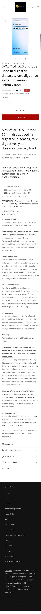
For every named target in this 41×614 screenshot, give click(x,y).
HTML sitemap (10, 556)
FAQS (7, 519)
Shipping (12, 93)
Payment (8, 540)
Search (7, 493)
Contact (7, 503)
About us (8, 498)
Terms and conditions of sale (15, 535)
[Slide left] (15, 58)
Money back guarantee (13, 509)
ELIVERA (8, 570)
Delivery (8, 551)
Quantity (5, 97)
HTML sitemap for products (15, 561)
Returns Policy (10, 524)
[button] (3, 7)
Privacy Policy (10, 530)
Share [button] (7, 469)
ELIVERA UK (22, 607)
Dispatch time (10, 514)
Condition (8, 546)
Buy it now (20, 117)
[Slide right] (25, 58)
